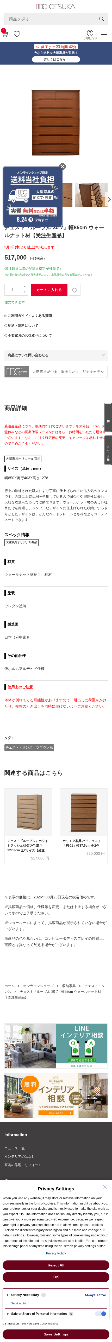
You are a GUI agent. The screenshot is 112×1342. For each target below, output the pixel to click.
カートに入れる (49, 290)
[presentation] (108, 199)
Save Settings (56, 1334)
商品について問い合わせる (28, 355)
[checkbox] (100, 1313)
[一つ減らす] (24, 292)
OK (56, 1277)
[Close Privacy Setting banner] (104, 1187)
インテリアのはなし (19, 1157)
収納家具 (69, 986)
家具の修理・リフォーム (23, 1165)
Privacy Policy (56, 1253)
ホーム (9, 986)
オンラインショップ (38, 986)
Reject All (56, 1265)
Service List (18, 1303)
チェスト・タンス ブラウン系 (29, 747)
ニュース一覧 (14, 1148)
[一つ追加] (24, 287)
